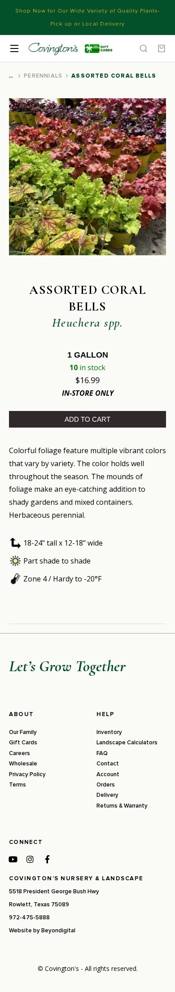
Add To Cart (87, 419)
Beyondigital (58, 930)
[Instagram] (30, 859)
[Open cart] (161, 48)
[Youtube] (13, 859)
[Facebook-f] (47, 859)
